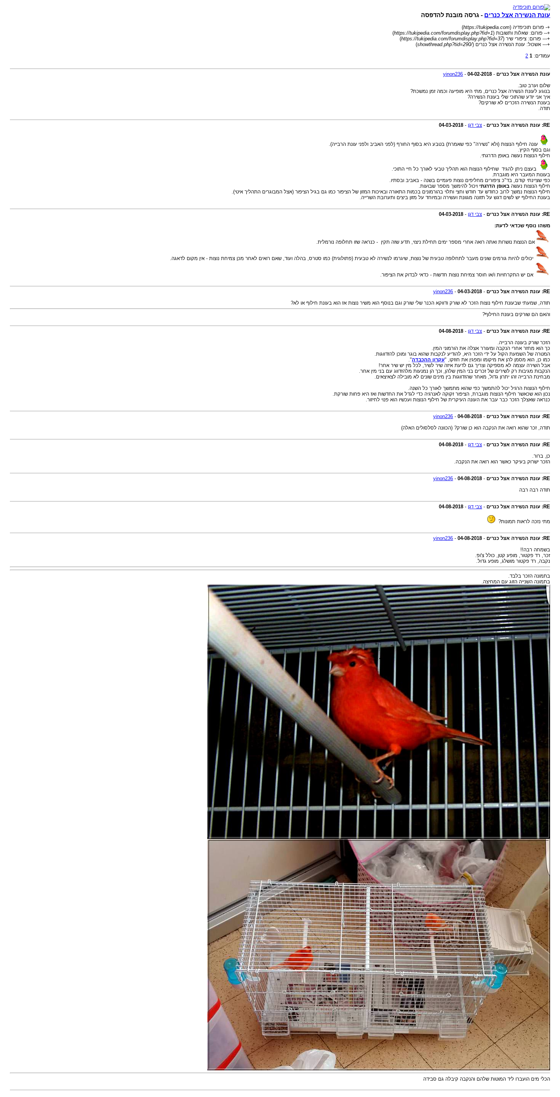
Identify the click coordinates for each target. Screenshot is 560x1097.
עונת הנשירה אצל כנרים (517, 15)
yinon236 (453, 74)
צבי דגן (475, 125)
